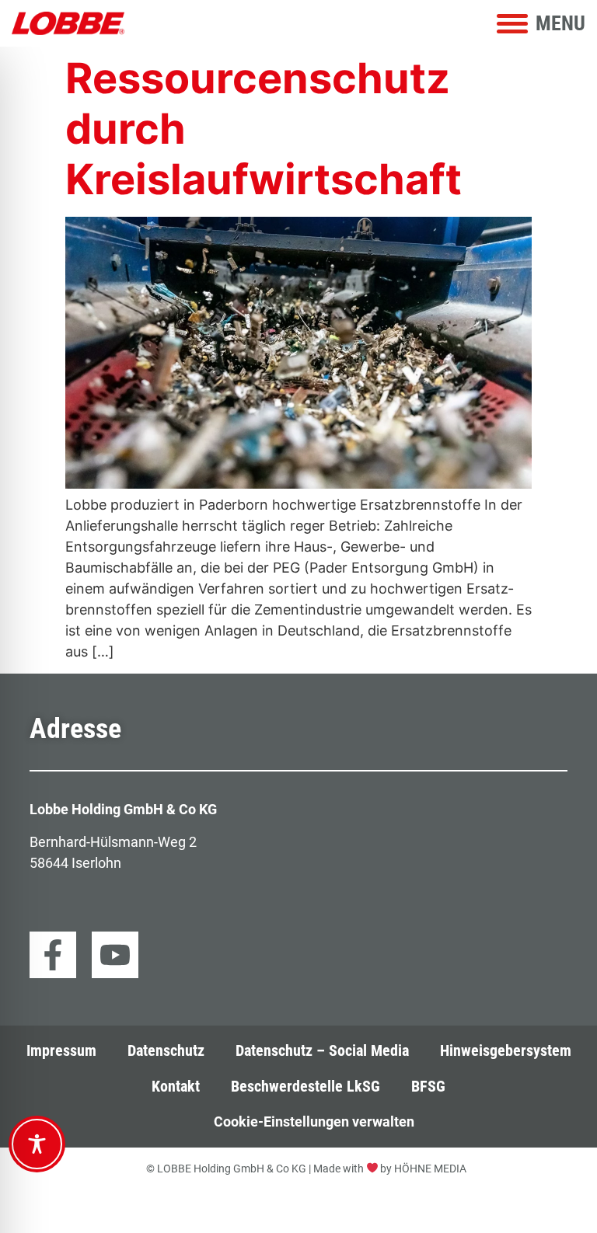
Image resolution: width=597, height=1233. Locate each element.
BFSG (428, 1086)
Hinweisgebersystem (505, 1051)
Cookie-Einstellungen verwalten (314, 1121)
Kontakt (176, 1086)
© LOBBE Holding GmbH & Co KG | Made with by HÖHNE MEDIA (306, 1168)
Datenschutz (165, 1051)
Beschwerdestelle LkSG (305, 1086)
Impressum (61, 1051)
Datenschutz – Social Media (322, 1051)
